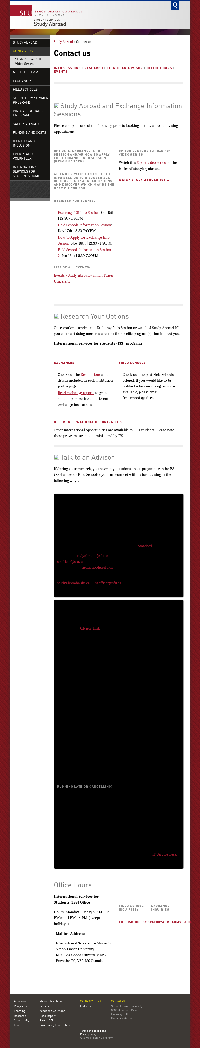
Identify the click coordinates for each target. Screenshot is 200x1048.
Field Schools (25, 89)
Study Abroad (50, 24)
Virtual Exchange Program (29, 113)
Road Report (48, 1016)
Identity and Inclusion (24, 143)
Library (44, 1006)
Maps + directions (51, 1001)
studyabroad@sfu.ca (92, 556)
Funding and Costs (29, 132)
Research (20, 1016)
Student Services (47, 20)
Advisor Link (90, 628)
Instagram (87, 1006)
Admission (21, 1001)
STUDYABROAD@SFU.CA (171, 922)
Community (21, 1020)
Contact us (23, 51)
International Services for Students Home (26, 172)
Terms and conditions (93, 1031)
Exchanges (22, 81)
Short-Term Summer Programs (30, 100)
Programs (20, 1006)
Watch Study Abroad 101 (144, 180)
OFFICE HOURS (159, 68)
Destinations (90, 374)
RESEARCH (93, 68)
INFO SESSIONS (67, 68)
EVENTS (61, 71)
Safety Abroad (26, 124)
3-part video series (151, 163)
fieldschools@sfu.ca (98, 567)
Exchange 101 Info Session (78, 212)
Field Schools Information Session (84, 225)
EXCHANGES (64, 363)
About (17, 1025)
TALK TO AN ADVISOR (125, 68)
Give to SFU (47, 1020)
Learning (20, 1011)
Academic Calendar (52, 1011)
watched (145, 546)
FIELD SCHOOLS (132, 363)
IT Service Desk (164, 854)
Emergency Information (55, 1025)
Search (175, 5)
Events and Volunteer (23, 156)
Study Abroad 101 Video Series (28, 62)
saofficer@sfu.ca (70, 561)
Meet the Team (25, 72)
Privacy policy (88, 1034)
